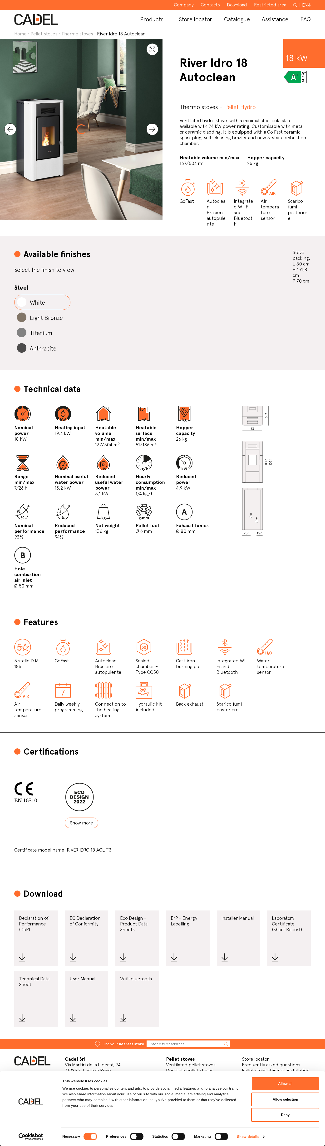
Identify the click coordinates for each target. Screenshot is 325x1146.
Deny (285, 1115)
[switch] (136, 1136)
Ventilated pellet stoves (191, 1065)
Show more (81, 823)
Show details (248, 1137)
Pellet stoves (44, 34)
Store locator (255, 1059)
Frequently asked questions (271, 1065)
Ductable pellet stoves (189, 1070)
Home (20, 34)
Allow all (285, 1084)
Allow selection (285, 1099)
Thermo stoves (77, 34)
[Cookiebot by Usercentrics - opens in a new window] (31, 1136)
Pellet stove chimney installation (276, 1070)
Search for (295, 7)
